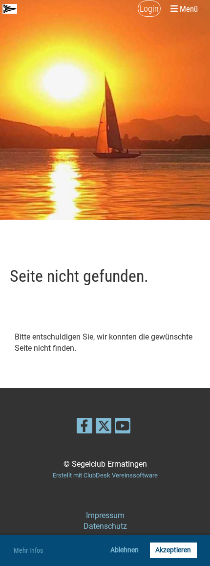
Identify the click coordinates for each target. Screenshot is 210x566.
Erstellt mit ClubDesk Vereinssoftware (105, 475)
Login (149, 8)
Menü (188, 9)
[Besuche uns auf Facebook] (84, 428)
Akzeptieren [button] (173, 550)
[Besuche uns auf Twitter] (103, 428)
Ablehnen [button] (124, 550)
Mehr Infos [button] (28, 550)
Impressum (105, 515)
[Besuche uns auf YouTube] (122, 428)
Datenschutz (105, 526)
